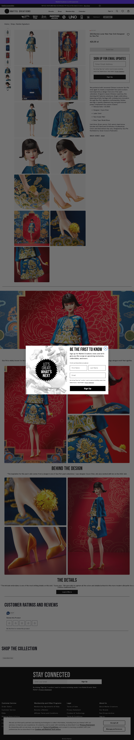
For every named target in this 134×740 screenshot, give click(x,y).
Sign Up (87, 388)
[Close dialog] (106, 348)
